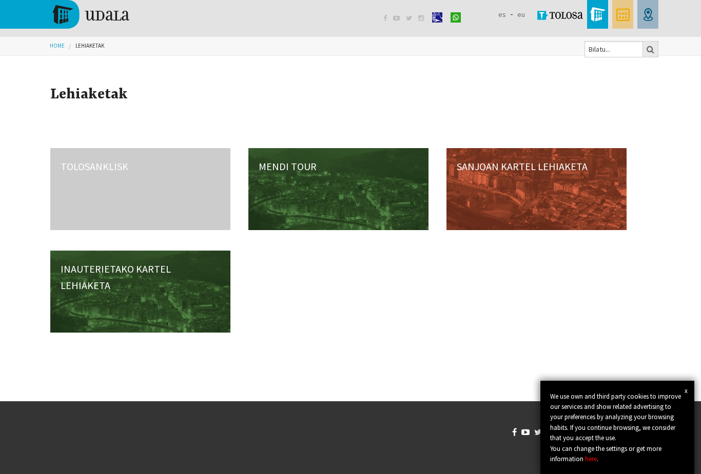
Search (650, 49)
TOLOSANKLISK (94, 166)
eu (521, 14)
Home (57, 45)
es (502, 14)
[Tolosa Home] (90, 13)
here (591, 459)
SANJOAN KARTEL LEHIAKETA (522, 166)
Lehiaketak (89, 45)
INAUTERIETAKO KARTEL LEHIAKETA (116, 277)
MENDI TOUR (288, 166)
